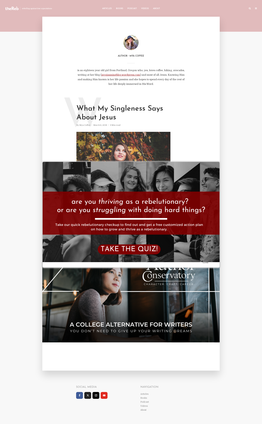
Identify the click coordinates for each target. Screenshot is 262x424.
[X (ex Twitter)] (87, 395)
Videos (145, 9)
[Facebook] (79, 395)
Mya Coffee (85, 125)
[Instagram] (95, 395)
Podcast (132, 9)
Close (205, 263)
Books (119, 9)
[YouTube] (104, 395)
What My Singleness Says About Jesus (119, 113)
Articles (107, 9)
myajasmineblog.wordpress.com (120, 75)
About (156, 9)
